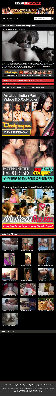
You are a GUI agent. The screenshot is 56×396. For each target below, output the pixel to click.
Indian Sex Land (26, 384)
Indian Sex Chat (14, 18)
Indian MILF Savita (7, 384)
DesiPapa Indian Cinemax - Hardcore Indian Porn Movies (29, 80)
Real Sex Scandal (35, 384)
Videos (8, 18)
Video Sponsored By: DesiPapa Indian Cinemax (14, 29)
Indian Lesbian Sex (35, 385)
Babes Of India (43, 384)
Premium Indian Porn (8, 21)
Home (3, 18)
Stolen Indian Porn (17, 384)
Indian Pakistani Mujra (24, 385)
